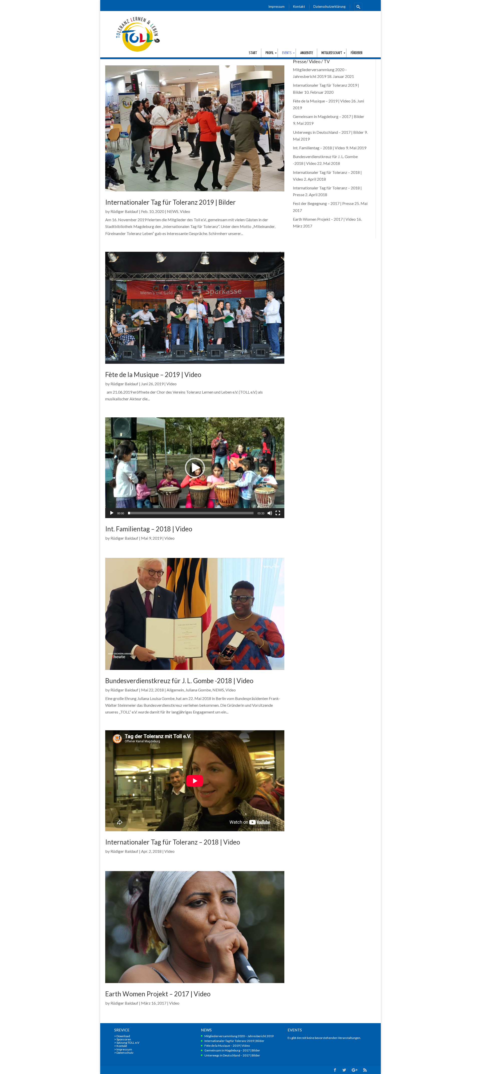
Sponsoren (123, 1039)
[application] (194, 467)
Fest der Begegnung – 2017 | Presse (323, 203)
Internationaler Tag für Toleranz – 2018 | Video (172, 842)
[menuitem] (276, 6)
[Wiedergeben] (111, 513)
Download (123, 1036)
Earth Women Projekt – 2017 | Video (157, 994)
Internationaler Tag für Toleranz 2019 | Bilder (170, 202)
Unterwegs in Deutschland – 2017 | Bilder (328, 132)
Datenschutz (125, 1052)
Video (185, 211)
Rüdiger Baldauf (124, 211)
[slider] (191, 513)
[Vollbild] (277, 513)
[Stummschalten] (269, 513)
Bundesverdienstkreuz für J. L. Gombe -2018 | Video (179, 681)
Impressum (124, 1049)
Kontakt (121, 1046)
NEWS (172, 211)
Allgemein (175, 689)
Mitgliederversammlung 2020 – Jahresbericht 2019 (239, 1036)
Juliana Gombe (198, 689)
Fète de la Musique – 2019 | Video (153, 375)
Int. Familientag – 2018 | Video (148, 529)
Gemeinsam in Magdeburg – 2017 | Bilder (328, 116)
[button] (195, 468)
